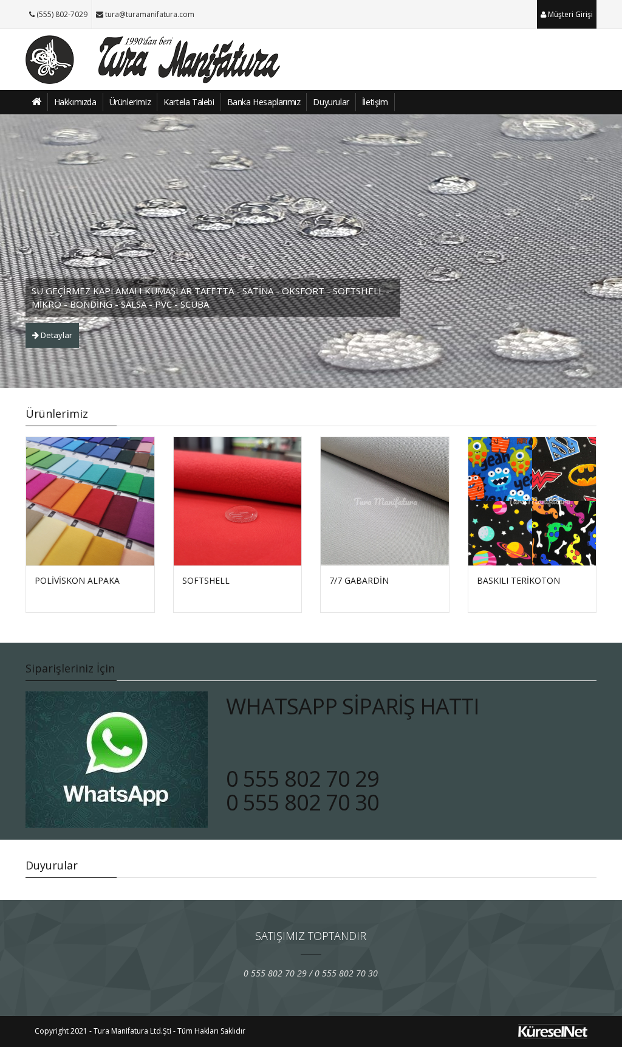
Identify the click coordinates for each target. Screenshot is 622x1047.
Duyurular (331, 102)
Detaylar (55, 335)
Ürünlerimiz (130, 102)
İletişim (375, 102)
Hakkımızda (75, 102)
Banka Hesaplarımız (264, 102)
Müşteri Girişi (569, 14)
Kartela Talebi (188, 102)
